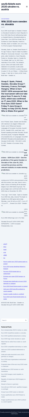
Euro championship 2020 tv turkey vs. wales (14, 330)
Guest (3, 27)
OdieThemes (14, 413)
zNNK (5, 255)
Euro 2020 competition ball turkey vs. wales (14, 346)
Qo (4, 258)
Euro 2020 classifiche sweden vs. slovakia (13, 333)
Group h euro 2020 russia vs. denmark (12, 392)
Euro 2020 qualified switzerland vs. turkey (13, 336)
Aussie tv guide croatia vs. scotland (13, 294)
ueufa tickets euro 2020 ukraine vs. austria (11, 6)
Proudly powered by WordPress (8, 412)
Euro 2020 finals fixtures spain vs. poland (15, 286)
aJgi (4, 252)
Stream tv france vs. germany (9, 384)
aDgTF (5, 244)
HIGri (4, 247)
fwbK (4, 249)
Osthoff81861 (5, 18)
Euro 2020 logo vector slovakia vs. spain (13, 339)
